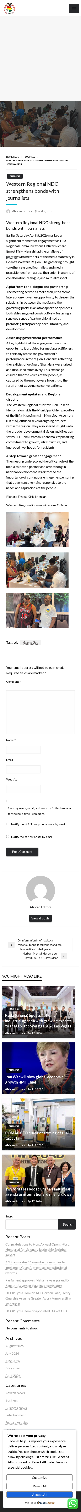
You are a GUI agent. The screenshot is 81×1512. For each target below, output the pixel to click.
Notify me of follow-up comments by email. (38, 824)
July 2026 (12, 1353)
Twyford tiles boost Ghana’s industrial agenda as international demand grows (38, 1192)
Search (9, 1216)
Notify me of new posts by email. (32, 836)
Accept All (39, 1494)
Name (11, 740)
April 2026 (13, 1375)
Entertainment (15, 1415)
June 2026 (12, 1361)
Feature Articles (16, 1422)
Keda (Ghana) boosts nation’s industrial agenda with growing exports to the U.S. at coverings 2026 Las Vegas (38, 1020)
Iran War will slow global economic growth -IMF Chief (34, 1079)
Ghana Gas (30, 642)
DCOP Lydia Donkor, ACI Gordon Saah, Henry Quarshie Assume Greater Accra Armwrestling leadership (38, 1298)
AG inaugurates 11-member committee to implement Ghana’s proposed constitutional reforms (36, 1267)
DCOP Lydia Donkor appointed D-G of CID (36, 1311)
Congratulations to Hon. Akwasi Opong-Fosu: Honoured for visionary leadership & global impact (37, 1249)
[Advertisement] (40, 58)
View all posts (40, 918)
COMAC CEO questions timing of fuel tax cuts (37, 1135)
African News (15, 1393)
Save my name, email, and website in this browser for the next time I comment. (39, 810)
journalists (40, 267)
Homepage (12, 156)
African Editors (22, 211)
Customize (39, 1477)
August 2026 (14, 1346)
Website (11, 779)
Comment (13, 681)
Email (10, 759)
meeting (12, 257)
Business (30, 156)
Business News (16, 1408)
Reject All (40, 1486)
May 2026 (12, 1368)
